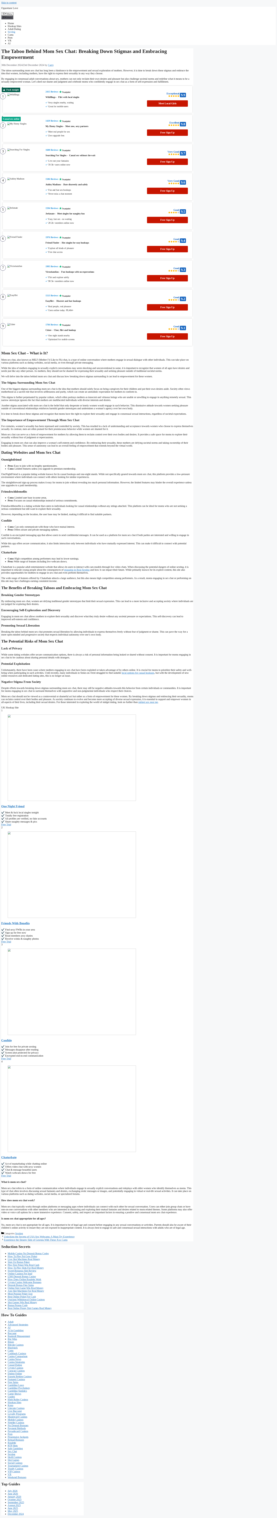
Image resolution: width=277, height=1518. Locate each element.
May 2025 (13, 1511)
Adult (10, 1321)
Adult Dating (14, 29)
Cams (10, 34)
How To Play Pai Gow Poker (22, 1256)
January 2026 (14, 1496)
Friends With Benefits (15, 923)
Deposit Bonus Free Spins (21, 1285)
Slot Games (13, 1460)
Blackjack (13, 1347)
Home (11, 23)
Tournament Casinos (18, 1465)
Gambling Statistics (17, 1391)
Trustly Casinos (15, 1468)
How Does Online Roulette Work (24, 1279)
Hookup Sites (14, 26)
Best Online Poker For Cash (22, 1296)
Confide (6, 1040)
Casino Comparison (17, 1356)
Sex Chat (12, 1451)
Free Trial (6, 824)
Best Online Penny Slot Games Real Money (30, 1308)
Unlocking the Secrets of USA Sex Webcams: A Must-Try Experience (39, 1236)
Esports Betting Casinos (20, 1376)
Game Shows (14, 1393)
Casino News (14, 1359)
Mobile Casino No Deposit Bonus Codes (28, 1253)
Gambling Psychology (19, 1388)
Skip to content (9, 2)
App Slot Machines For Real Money (26, 1291)
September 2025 (16, 1502)
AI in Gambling (16, 1330)
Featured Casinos (16, 1379)
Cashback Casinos (17, 1353)
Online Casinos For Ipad (20, 1273)
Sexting (11, 32)
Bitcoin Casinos (16, 1344)
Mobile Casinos (15, 1419)
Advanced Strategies (18, 1324)
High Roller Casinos (18, 1399)
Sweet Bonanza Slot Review (22, 1270)
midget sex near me (148, 702)
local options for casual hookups (138, 672)
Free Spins (13, 1382)
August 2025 (14, 1505)
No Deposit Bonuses (18, 1425)
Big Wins (12, 1339)
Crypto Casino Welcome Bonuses (24, 1282)
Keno (10, 1405)
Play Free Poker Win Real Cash (23, 1265)
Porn (10, 37)
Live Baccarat (15, 1411)
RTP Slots (13, 1445)
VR (9, 40)
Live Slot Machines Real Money (24, 1259)
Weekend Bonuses (17, 1477)
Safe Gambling (15, 1448)
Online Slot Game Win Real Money (25, 1288)
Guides (11, 1396)
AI (9, 43)
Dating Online (15, 1373)
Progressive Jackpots (18, 1437)
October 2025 (14, 1499)
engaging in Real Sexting (77, 569)
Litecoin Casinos (16, 1408)
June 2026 (13, 1493)
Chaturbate (9, 1157)
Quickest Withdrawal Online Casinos (26, 1299)
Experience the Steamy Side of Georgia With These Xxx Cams (35, 1239)
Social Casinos (15, 1463)
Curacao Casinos (16, 1370)
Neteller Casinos (16, 1422)
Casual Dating (15, 1365)
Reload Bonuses (16, 1439)
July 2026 (12, 1491)
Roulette (12, 1442)
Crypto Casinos (15, 1367)
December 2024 (16, 1514)
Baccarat (12, 1333)
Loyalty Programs (16, 1414)
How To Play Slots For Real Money (26, 1267)
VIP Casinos (14, 1471)
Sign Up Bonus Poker (19, 1262)
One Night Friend (13, 806)
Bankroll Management (19, 1336)
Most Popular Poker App (20, 1293)
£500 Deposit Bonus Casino (22, 1276)
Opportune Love (9, 8)
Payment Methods (17, 1428)
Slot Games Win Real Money (22, 1302)
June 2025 (13, 1508)
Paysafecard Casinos (18, 1431)
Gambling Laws (16, 1385)
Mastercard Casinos (17, 1416)
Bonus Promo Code (17, 1305)
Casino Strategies (16, 1362)
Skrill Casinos (15, 1457)
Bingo (11, 1342)
